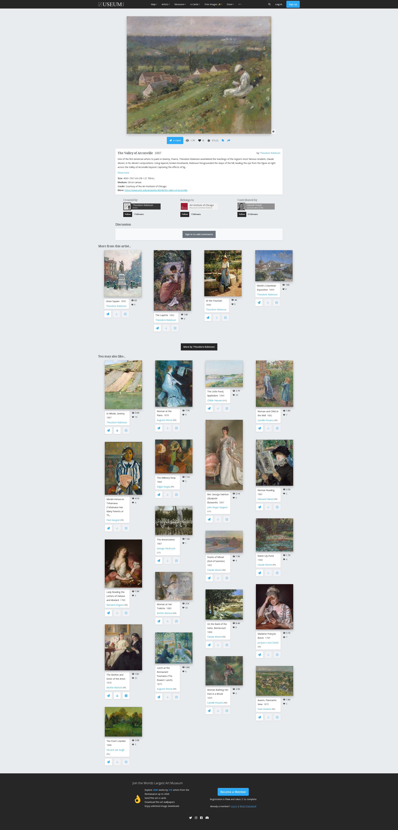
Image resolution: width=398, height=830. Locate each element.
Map (153, 4)
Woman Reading (266, 490)
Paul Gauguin (113, 520)
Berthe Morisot (114, 687)
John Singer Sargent (217, 507)
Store (229, 4)
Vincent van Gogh (115, 749)
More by (199, 346)
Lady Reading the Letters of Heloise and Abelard (115, 596)
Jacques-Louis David (268, 642)
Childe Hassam (214, 400)
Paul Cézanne (264, 709)
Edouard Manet (266, 499)
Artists (165, 4)
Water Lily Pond (266, 555)
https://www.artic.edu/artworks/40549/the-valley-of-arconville (156, 190)
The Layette (161, 315)
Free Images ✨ (213, 4)
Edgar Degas (163, 486)
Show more (123, 172)
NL (108, 754)
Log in (278, 4)
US (158, 552)
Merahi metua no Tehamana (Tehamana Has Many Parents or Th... (115, 507)
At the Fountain (214, 300)
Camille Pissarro (215, 702)
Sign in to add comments (199, 234)
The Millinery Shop (166, 477)
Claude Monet (214, 569)
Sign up (293, 4)
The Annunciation (166, 539)
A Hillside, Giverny (115, 413)
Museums (179, 4)
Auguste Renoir (165, 420)
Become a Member (233, 792)
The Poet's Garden (116, 741)
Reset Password (248, 806)
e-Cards (194, 4)
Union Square (113, 301)
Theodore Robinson (270, 152)
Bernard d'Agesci (115, 604)
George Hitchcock (166, 548)
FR (122, 520)
